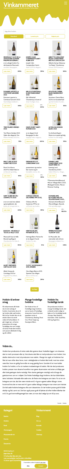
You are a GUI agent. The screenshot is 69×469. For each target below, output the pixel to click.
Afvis (28, 466)
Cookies (38, 430)
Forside (59, 403)
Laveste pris (34, 36)
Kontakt (38, 425)
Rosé (5, 425)
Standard (14, 36)
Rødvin (6, 416)
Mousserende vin (9, 434)
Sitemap (39, 434)
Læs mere (7, 71)
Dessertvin (7, 444)
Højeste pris (55, 36)
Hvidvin (6, 421)
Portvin (6, 439)
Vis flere (34, 289)
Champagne (8, 430)
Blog (37, 416)
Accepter (41, 466)
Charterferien (17, 460)
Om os (38, 421)
